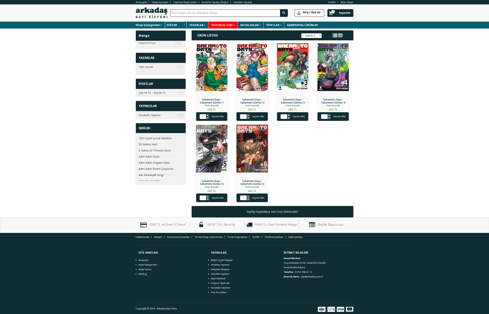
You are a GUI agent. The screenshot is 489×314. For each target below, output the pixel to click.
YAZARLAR (196, 25)
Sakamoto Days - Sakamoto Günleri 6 (252, 182)
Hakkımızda (142, 237)
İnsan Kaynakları (237, 237)
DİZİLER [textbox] (172, 25)
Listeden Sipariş (242, 2)
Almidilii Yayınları (220, 274)
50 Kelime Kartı (148, 144)
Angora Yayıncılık (220, 283)
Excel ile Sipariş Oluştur (215, 2)
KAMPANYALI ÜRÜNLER (302, 25)
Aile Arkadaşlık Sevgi (151, 175)
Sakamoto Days (158, 43)
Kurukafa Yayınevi (159, 115)
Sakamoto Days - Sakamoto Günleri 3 (293, 101)
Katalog (142, 274)
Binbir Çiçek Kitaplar (222, 260)
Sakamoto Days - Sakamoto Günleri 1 (212, 101)
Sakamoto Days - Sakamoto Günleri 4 (333, 101)
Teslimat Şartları (274, 237)
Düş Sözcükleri (219, 292)
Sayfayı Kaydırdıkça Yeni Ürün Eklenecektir (272, 211)
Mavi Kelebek (218, 278)
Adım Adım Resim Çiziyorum (156, 169)
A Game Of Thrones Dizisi (155, 150)
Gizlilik (256, 237)
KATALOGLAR (249, 25)
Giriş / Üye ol (311, 12)
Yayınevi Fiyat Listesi (185, 2)
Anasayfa (141, 2)
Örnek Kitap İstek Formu (209, 237)
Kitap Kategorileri (148, 25)
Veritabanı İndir (222, 25)
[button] (309, 13)
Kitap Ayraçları (160, 2)
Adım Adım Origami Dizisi (154, 162)
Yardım (332, 2)
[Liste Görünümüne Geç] (335, 36)
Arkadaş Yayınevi (220, 264)
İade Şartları (295, 237)
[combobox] (175, 24)
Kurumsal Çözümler (178, 237)
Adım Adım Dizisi (149, 156)
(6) (176, 43)
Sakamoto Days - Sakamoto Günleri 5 (212, 182)
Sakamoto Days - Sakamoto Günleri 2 (252, 101)
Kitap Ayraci (144, 269)
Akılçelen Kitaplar (220, 269)
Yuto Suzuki (159, 66)
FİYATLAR (272, 25)
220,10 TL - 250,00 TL (159, 92)
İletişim (158, 237)
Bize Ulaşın (347, 2)
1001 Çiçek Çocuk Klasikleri (155, 138)
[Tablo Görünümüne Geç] (340, 36)
